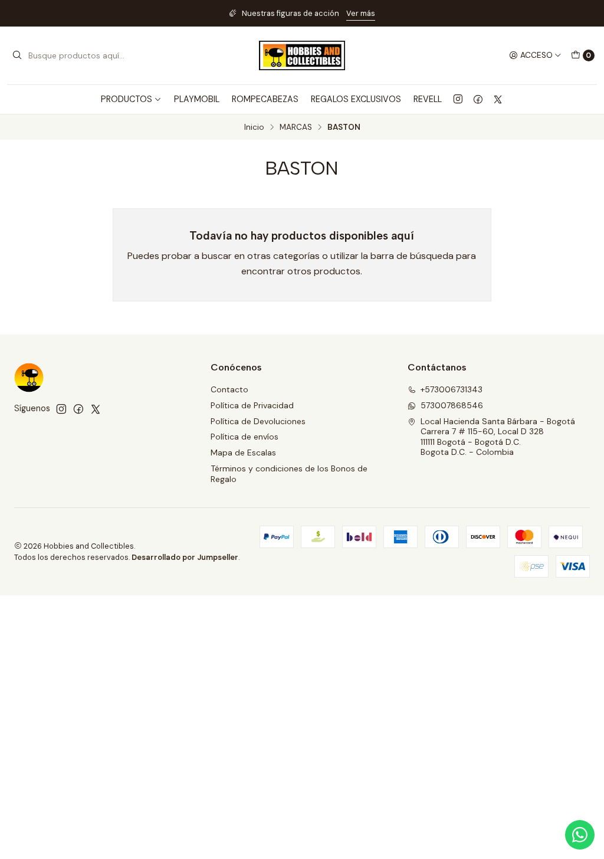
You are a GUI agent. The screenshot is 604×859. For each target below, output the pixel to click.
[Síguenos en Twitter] (498, 99)
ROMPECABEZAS (265, 99)
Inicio (254, 127)
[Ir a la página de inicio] (302, 55)
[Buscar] (17, 55)
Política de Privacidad (252, 405)
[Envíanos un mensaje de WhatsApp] (580, 835)
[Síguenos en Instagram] (458, 99)
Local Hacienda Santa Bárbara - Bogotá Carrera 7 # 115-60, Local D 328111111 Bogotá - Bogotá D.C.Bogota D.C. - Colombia (498, 437)
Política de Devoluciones (258, 421)
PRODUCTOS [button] (126, 99)
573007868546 (452, 405)
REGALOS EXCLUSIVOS (356, 99)
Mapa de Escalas (243, 452)
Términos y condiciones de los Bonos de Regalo (289, 473)
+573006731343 (451, 389)
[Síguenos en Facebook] (478, 99)
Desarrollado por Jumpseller (185, 557)
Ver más (360, 13)
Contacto (229, 389)
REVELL (427, 99)
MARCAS (296, 127)
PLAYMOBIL (196, 99)
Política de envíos (244, 436)
